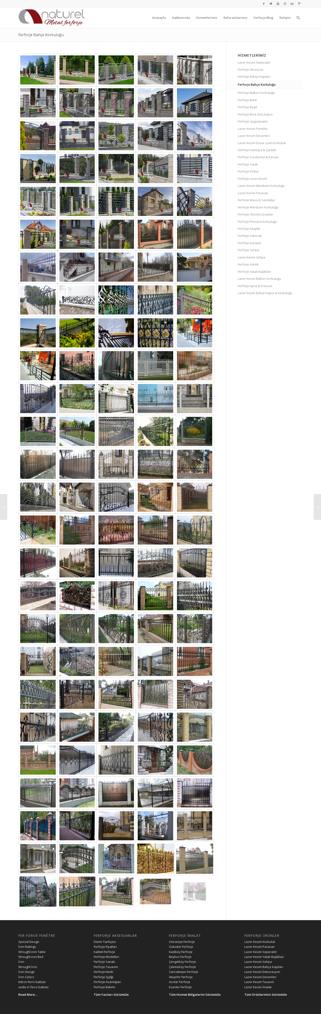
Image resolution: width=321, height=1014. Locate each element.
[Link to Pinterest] (299, 3)
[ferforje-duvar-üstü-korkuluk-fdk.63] (77, 858)
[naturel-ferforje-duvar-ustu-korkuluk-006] (77, 431)
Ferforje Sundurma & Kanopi (258, 157)
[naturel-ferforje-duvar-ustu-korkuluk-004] (116, 431)
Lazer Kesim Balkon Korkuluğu (259, 279)
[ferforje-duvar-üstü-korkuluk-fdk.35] (116, 562)
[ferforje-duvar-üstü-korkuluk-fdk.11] (77, 727)
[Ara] (298, 17)
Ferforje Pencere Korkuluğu (257, 221)
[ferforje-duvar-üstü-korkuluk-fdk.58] (77, 891)
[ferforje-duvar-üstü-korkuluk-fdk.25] (116, 628)
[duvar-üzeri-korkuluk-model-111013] (77, 135)
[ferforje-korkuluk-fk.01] (116, 300)
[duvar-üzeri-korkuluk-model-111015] (194, 135)
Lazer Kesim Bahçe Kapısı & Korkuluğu (265, 293)
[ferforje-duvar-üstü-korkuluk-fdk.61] (155, 858)
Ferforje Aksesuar (250, 69)
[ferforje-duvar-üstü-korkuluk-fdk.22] (38, 661)
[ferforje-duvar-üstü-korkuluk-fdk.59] (38, 891)
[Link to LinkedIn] (292, 3)
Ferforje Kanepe (249, 243)
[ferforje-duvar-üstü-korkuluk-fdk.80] (38, 760)
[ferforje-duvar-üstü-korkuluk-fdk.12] (38, 727)
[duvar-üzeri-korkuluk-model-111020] (38, 201)
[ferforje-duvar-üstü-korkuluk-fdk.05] (194, 234)
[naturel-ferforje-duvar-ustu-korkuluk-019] (116, 365)
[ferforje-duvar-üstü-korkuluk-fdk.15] (116, 694)
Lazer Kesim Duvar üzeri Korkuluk (262, 143)
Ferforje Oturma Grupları (255, 214)
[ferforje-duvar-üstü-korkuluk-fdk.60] (194, 858)
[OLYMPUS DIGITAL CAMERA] (38, 792)
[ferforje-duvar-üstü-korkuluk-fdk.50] (155, 464)
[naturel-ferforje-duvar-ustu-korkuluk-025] (194, 332)
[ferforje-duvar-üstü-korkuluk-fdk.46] (116, 497)
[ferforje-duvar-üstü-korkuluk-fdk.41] (116, 530)
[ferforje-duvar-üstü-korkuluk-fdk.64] (38, 858)
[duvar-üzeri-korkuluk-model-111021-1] (116, 201)
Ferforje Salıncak (250, 236)
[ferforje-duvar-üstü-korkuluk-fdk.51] (116, 464)
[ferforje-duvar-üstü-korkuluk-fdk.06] (155, 234)
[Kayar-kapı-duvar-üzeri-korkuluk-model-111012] (38, 135)
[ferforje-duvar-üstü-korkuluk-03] (77, 267)
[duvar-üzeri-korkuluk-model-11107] (38, 102)
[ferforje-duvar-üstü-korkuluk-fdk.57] (116, 891)
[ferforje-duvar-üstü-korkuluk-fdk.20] (116, 661)
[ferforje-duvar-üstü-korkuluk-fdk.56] (155, 891)
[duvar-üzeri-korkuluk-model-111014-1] (155, 135)
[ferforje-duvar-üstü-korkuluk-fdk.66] (155, 825)
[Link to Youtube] (277, 3)
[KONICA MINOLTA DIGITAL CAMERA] (194, 365)
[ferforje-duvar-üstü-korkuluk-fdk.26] (77, 628)
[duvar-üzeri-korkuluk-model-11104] (116, 70)
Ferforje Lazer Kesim (252, 179)
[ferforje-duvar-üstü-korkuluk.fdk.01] (155, 300)
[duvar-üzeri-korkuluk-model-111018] (155, 168)
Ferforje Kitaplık (249, 229)
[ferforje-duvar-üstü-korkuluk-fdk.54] (38, 464)
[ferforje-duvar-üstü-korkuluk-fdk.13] (194, 694)
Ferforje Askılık (248, 264)
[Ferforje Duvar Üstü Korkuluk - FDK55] (194, 891)
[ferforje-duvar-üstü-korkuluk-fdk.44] (194, 497)
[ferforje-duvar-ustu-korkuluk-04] (38, 300)
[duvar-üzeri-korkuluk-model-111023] (155, 201)
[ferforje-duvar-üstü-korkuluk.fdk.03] (116, 332)
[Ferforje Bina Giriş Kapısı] (3, 507)
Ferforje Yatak (248, 164)
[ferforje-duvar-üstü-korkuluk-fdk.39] (194, 530)
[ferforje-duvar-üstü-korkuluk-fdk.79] (77, 760)
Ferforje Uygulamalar (253, 121)
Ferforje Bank (247, 100)
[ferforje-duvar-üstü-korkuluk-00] (194, 267)
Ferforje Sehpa (248, 250)
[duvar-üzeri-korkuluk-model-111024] (38, 234)
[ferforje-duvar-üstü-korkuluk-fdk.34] (155, 562)
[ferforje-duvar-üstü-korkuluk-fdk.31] (77, 595)
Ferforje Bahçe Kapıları (254, 76)
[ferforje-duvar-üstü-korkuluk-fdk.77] (116, 760)
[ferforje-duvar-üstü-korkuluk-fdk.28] (194, 595)
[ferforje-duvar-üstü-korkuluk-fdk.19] (155, 661)
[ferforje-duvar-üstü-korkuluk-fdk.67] (116, 825)
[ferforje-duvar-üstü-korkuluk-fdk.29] (155, 595)
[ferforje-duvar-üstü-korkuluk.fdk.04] (38, 332)
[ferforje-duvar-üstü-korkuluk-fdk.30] (116, 595)
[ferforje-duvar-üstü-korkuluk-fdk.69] (38, 825)
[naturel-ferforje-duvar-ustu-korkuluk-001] (194, 431)
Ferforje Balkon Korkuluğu (256, 93)
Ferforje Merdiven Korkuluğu (258, 207)
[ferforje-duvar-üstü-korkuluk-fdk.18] (194, 661)
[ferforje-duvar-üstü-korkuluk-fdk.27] (38, 628)
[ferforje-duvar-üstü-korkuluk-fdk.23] (194, 628)
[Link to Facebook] (263, 3)
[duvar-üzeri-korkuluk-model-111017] (116, 168)
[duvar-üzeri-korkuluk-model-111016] (77, 168)
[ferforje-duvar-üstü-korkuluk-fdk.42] (77, 530)
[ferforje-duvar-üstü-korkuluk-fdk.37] (38, 562)
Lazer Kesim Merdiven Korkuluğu (261, 186)
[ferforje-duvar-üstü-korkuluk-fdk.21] (77, 661)
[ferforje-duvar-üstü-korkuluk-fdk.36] (77, 562)
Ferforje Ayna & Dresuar (255, 286)
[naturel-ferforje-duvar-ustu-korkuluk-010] (116, 398)
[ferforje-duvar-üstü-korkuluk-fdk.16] (77, 694)
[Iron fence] (194, 300)
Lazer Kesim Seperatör (254, 62)
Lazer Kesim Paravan (253, 193)
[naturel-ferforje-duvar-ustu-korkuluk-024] (38, 365)
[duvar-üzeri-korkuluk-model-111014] (116, 135)
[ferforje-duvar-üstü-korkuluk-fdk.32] (38, 595)
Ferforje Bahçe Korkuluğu (41, 34)
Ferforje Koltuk (248, 171)
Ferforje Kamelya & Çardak (257, 150)
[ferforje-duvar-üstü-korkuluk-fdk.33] (194, 562)
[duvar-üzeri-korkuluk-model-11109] (116, 102)
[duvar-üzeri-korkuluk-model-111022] (194, 201)
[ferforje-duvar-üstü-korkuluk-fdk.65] (194, 825)
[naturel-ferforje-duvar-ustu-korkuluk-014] (155, 365)
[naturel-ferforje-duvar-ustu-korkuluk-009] (155, 398)
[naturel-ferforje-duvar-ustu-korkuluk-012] (38, 398)
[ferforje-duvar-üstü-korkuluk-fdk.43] (38, 530)
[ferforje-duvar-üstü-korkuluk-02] (116, 267)
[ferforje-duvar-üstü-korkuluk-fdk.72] (116, 792)
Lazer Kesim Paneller (253, 129)
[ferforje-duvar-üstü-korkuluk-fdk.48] (38, 497)
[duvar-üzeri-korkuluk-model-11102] (38, 70)
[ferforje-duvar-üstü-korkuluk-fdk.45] (155, 497)
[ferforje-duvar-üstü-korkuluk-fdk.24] (155, 628)
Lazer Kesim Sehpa (251, 257)
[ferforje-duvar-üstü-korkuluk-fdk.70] (194, 792)
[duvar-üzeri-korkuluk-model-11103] (77, 70)
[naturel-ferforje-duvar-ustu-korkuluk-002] (155, 431)
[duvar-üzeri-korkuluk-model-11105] (155, 70)
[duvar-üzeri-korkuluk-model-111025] (116, 234)
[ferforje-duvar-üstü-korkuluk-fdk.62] (116, 858)
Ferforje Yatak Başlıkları (254, 271)
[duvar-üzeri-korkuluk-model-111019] (194, 168)
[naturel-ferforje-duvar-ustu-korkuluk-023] (77, 365)
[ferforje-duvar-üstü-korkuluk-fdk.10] (116, 727)
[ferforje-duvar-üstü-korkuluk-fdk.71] (155, 792)
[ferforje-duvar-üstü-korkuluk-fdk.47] (77, 497)
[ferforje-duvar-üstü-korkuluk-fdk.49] (194, 464)
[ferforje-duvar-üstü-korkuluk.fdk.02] (155, 332)
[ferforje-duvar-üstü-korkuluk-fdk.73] (77, 792)
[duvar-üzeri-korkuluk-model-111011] (194, 102)
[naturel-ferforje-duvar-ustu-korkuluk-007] (38, 431)
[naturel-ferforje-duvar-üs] (77, 234)
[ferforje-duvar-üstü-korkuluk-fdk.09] (155, 727)
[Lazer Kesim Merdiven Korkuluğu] (317, 507)
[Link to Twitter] (270, 3)
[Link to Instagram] (285, 3)
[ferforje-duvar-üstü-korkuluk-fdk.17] (38, 694)
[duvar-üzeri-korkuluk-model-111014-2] (38, 168)
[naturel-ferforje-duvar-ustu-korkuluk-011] (77, 398)
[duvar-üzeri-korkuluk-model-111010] (155, 102)
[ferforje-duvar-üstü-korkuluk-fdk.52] (77, 464)
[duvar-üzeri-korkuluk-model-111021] (77, 201)
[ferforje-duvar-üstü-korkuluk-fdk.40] (155, 530)
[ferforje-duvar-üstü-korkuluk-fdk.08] (194, 727)
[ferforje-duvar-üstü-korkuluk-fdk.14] (155, 694)
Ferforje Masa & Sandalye (256, 200)
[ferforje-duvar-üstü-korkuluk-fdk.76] (155, 760)
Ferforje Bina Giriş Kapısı (255, 114)
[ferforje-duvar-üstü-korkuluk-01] (155, 267)
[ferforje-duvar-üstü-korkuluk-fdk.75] (194, 760)
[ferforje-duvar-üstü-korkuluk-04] (38, 267)
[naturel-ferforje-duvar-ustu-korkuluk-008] (194, 398)
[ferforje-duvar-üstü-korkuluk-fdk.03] (77, 332)
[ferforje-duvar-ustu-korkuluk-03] (77, 300)
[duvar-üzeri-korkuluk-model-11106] (194, 70)
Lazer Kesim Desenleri (254, 136)
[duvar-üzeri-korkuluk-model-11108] (77, 102)
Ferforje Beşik (247, 107)
